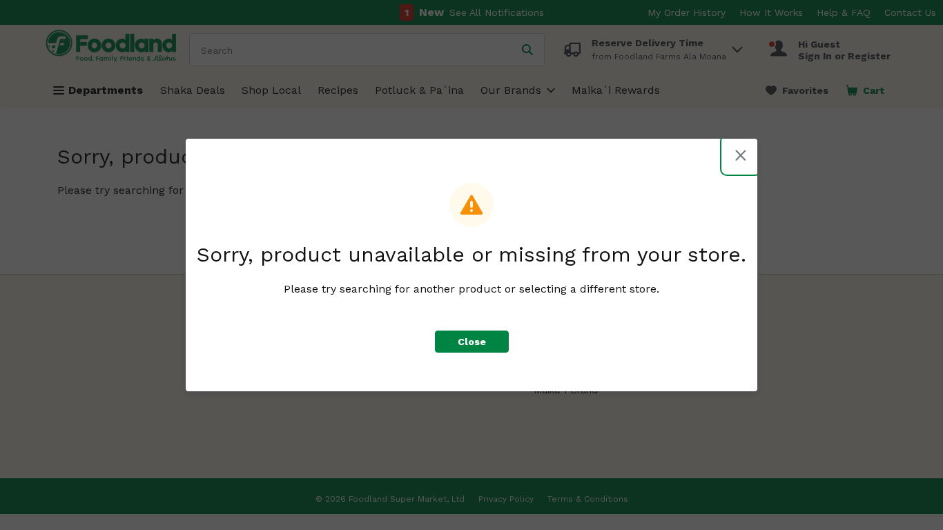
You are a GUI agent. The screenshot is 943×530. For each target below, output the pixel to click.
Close (472, 341)
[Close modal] (740, 155)
